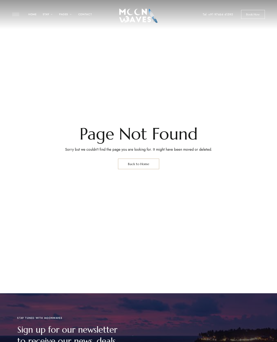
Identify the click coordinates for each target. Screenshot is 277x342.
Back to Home (138, 164)
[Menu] (15, 14)
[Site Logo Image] (138, 16)
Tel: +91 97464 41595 (218, 14)
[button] (253, 14)
